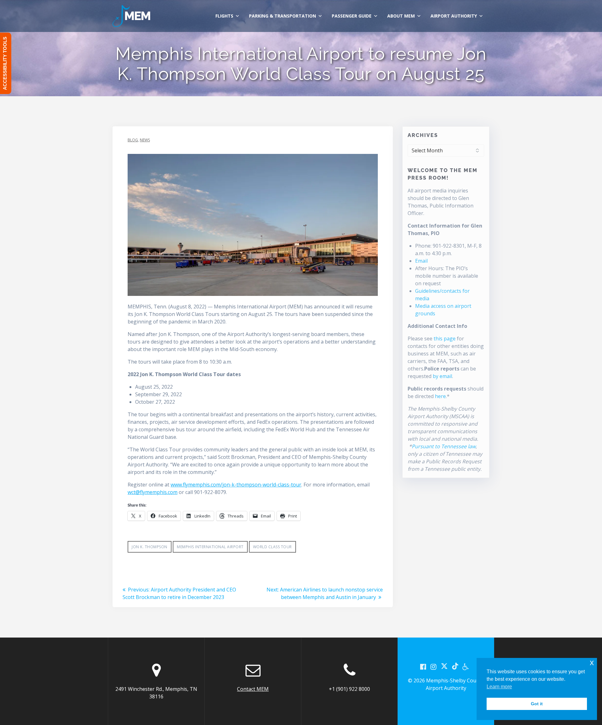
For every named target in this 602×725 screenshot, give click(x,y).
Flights (224, 16)
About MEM (401, 16)
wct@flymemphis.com (152, 492)
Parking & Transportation (282, 16)
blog (133, 140)
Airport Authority (453, 16)
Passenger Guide (352, 16)
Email (421, 260)
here (440, 396)
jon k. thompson (149, 546)
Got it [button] (537, 703)
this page (445, 338)
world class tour (272, 546)
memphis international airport (210, 546)
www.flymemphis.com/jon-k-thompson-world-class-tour (236, 484)
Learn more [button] (499, 686)
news (145, 140)
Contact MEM (253, 689)
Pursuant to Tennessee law (444, 446)
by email (442, 376)
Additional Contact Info (437, 326)
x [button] (592, 662)
